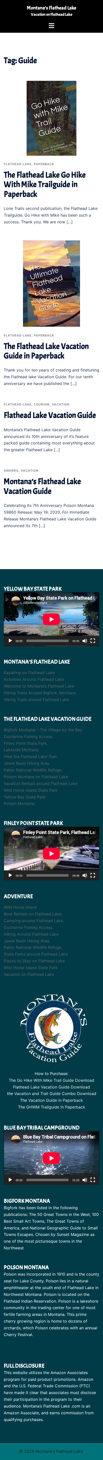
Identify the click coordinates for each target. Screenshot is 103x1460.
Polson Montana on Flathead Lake (36, 776)
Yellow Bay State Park (25, 796)
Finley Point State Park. (26, 743)
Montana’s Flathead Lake (51, 8)
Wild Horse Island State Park (31, 790)
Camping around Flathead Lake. (34, 920)
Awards (11, 470)
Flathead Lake (18, 164)
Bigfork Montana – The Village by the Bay (43, 729)
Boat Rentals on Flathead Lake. (33, 913)
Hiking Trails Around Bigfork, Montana (40, 692)
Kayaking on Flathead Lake (29, 672)
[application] (51, 619)
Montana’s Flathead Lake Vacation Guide (42, 486)
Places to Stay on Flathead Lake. (35, 960)
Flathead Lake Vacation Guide (50, 415)
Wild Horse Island (20, 907)
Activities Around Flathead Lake (34, 679)
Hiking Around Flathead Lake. (32, 934)
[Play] (10, 640)
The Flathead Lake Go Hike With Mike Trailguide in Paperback (45, 184)
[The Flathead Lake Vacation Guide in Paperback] (51, 283)
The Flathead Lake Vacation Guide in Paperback (46, 351)
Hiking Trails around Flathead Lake (36, 699)
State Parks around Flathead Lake (36, 954)
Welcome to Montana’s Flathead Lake (39, 686)
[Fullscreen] (92, 640)
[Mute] (84, 640)
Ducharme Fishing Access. (28, 736)
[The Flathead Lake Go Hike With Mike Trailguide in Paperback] (51, 117)
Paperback (44, 164)
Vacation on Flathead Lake (29, 974)
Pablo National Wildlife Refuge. (33, 769)
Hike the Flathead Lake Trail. (31, 756)
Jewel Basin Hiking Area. (27, 763)
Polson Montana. (19, 803)
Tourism (42, 404)
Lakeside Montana (21, 749)
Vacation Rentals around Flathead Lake (41, 783)
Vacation (61, 404)
